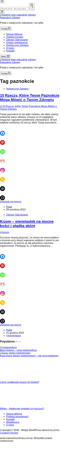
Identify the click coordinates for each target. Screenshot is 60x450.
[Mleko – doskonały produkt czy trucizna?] (11, 406)
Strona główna (14, 413)
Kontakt (10, 50)
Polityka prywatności (17, 416)
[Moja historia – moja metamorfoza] (8, 347)
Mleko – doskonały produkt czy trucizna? (22, 408)
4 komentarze (13, 335)
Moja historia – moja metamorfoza (18, 350)
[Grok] (3, 195)
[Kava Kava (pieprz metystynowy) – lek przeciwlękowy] (15, 353)
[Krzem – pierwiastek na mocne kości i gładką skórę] (4, 232)
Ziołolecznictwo (14, 37)
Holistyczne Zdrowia (17, 45)
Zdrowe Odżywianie (17, 39)
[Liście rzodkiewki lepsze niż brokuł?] (11, 379)
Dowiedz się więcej (10, 201)
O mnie (10, 48)
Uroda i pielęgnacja (17, 42)
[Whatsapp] (3, 149)
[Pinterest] (3, 140)
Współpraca (12, 422)
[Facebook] (3, 131)
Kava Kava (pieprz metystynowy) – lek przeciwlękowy (29, 355)
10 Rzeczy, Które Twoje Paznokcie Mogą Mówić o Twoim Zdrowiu (29, 97)
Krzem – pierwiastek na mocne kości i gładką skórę (27, 223)
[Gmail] (3, 158)
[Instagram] (3, 168)
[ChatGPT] (3, 186)
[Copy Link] (3, 177)
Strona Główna (14, 34)
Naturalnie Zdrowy (10, 17)
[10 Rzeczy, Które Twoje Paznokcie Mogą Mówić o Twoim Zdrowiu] (30, 109)
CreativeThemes (9, 433)
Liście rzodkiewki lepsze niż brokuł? (19, 382)
